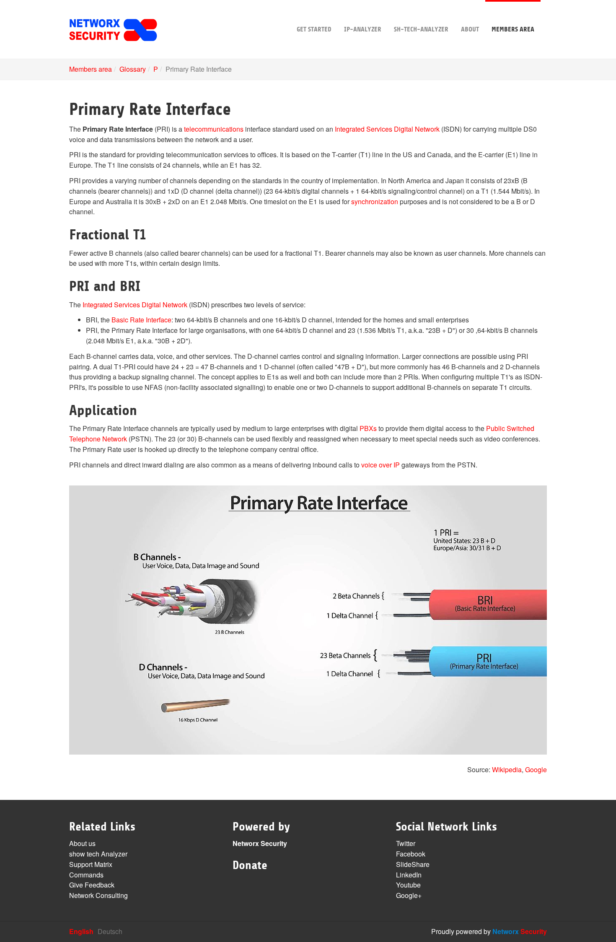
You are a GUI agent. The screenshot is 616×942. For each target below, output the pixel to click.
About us (82, 843)
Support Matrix (90, 864)
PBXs (368, 428)
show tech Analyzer (98, 854)
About (470, 29)
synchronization (374, 201)
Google (536, 769)
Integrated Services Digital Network (387, 129)
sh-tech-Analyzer (421, 29)
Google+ (409, 895)
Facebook (410, 854)
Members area (513, 29)
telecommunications (213, 129)
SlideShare (413, 864)
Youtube (408, 885)
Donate (250, 865)
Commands (86, 875)
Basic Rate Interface (141, 319)
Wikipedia (507, 769)
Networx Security (260, 843)
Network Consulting (98, 895)
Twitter (405, 843)
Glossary (132, 69)
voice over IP (380, 465)
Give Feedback (91, 885)
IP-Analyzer (362, 29)
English (81, 931)
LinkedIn (409, 875)
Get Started (314, 29)
